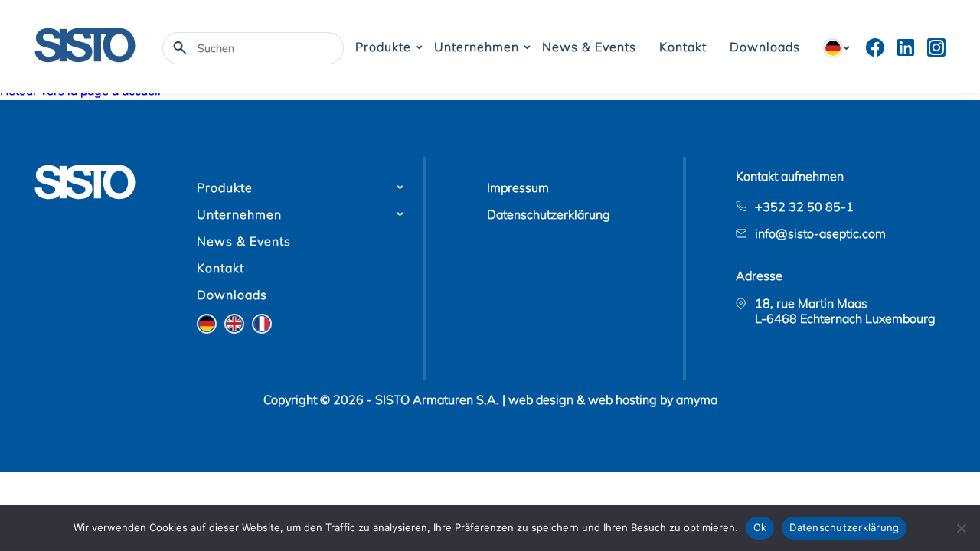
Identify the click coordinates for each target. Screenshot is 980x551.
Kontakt (683, 46)
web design (540, 399)
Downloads (765, 46)
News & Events (589, 46)
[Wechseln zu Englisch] (234, 324)
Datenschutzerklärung (548, 214)
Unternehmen (476, 46)
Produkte (383, 46)
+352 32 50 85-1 (804, 206)
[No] (961, 528)
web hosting (622, 399)
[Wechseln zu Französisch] (262, 324)
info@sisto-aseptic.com (820, 233)
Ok (760, 527)
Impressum (518, 187)
